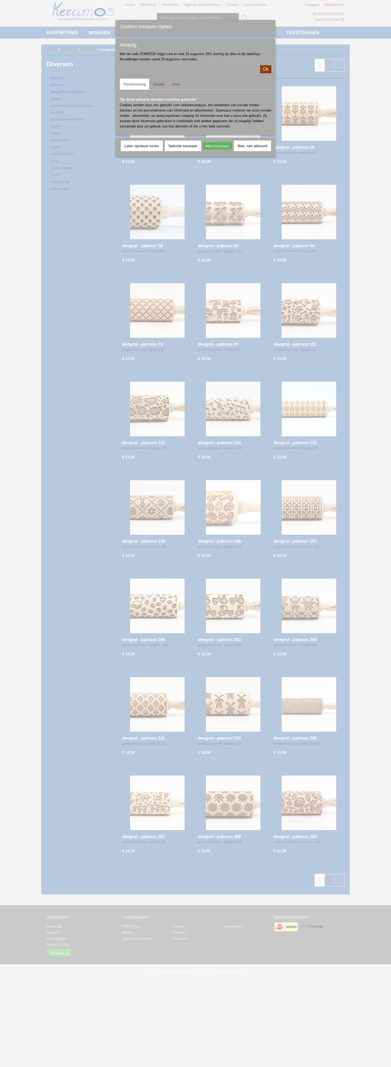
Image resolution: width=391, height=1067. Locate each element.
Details (159, 84)
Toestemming (134, 84)
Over (176, 84)
